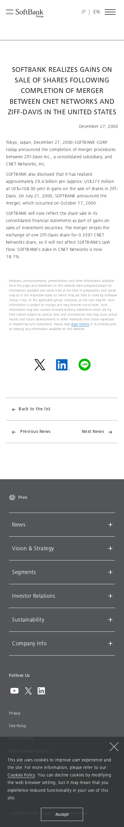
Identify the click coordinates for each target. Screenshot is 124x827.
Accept (62, 814)
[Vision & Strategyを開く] (110, 548)
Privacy (14, 713)
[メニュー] (110, 12)
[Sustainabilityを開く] (110, 619)
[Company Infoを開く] (110, 643)
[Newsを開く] (110, 524)
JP (83, 12)
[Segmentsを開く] (110, 572)
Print (22, 497)
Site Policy (17, 726)
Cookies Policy (21, 775)
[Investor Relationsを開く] (110, 595)
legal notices (80, 324)
